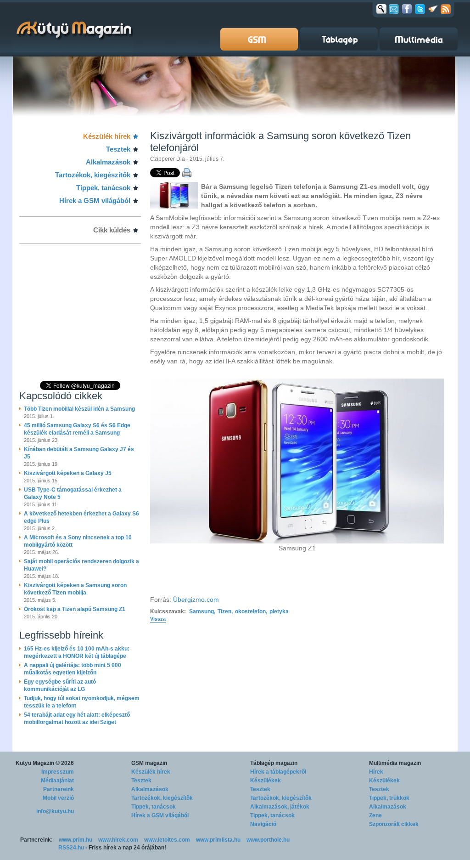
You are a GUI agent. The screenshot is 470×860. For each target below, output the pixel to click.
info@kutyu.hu (55, 811)
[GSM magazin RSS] (446, 9)
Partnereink (58, 789)
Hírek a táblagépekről (278, 772)
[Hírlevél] (394, 9)
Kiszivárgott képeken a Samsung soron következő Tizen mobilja (75, 589)
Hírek (376, 772)
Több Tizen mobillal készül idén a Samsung (79, 409)
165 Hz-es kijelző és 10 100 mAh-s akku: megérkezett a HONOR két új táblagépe (76, 652)
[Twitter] (420, 9)
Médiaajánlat (57, 780)
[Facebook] (407, 9)
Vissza (158, 619)
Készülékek (265, 780)
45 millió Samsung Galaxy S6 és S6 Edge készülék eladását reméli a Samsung (77, 429)
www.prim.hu (75, 840)
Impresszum (57, 772)
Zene (375, 815)
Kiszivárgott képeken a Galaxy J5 (68, 473)
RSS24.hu (71, 847)
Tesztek (118, 149)
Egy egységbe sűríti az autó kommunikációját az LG (60, 685)
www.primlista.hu (218, 840)
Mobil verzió (58, 798)
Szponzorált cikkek (394, 824)
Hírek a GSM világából (94, 200)
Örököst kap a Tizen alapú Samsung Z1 (74, 609)
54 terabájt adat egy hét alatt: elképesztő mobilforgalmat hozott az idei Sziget (77, 718)
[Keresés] (381, 9)
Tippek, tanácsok (103, 188)
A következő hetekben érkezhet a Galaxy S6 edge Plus (81, 517)
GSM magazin (149, 763)
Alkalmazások (108, 162)
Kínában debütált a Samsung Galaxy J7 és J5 (79, 453)
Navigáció (263, 824)
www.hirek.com (118, 840)
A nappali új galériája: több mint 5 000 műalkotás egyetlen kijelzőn (72, 669)
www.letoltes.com (167, 840)
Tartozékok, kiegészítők (92, 175)
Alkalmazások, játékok (279, 806)
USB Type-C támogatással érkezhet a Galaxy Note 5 (73, 493)
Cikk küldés (111, 230)
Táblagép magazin (273, 763)
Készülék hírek (106, 136)
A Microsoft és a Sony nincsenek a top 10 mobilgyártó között (78, 541)
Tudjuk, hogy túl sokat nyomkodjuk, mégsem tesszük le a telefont (82, 702)
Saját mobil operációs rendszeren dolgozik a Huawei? (81, 565)
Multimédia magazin (395, 763)
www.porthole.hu (268, 840)
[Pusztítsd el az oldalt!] (433, 9)
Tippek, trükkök (389, 798)
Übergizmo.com (196, 599)
